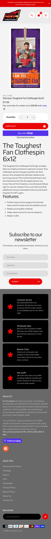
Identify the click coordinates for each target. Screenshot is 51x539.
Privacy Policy (9, 487)
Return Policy (9, 491)
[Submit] (45, 516)
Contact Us (8, 500)
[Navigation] (46, 15)
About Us (7, 496)
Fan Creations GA (15, 531)
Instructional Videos (12, 466)
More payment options (25, 137)
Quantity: (11, 117)
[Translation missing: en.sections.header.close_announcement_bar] (49, 3)
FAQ (5, 479)
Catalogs (7, 470)
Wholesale (8, 483)
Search (6, 475)
